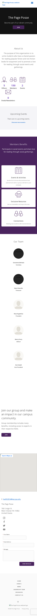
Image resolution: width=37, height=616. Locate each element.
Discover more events (18, 122)
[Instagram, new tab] (4, 518)
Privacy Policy (25, 608)
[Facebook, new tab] (4, 521)
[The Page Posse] (12, 3)
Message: (5, 549)
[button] (33, 3)
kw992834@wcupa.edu (12, 499)
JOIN (18, 27)
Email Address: (7, 542)
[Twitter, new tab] (4, 525)
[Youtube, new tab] (4, 529)
